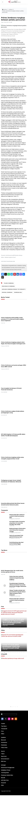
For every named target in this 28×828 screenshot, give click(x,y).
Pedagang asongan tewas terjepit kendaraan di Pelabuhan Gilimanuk (11, 481)
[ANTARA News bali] (15, 1)
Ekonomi (3, 740)
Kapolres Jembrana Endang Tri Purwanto (13, 289)
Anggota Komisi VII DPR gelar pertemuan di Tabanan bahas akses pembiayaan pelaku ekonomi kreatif (13, 621)
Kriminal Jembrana (7, 292)
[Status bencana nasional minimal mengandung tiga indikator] (4, 578)
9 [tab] (21, 652)
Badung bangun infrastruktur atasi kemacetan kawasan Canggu (17, 530)
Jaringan (3, 765)
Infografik (4, 654)
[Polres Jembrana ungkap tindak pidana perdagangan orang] (14, 403)
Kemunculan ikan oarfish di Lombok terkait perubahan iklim (16, 516)
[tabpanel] (14, 618)
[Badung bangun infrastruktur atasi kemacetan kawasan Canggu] (4, 530)
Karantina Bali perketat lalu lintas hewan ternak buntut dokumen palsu (12, 504)
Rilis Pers (3, 761)
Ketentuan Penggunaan (7, 767)
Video (3, 630)
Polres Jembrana (9, 283)
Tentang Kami (5, 772)
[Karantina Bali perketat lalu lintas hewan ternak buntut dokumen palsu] (14, 495)
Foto (2, 606)
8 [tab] (19, 652)
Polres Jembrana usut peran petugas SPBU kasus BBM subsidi (13, 365)
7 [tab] (17, 652)
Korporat (3, 782)
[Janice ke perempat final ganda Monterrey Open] (4, 537)
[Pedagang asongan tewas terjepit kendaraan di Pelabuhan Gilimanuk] (14, 472)
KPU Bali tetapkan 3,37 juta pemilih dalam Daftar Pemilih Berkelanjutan (13, 434)
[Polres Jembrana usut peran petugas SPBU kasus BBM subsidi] (14, 357)
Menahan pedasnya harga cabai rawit (12, 701)
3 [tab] (14, 628)
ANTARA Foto (5, 780)
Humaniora (4, 742)
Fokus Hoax (4, 747)
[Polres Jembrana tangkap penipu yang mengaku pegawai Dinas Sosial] (14, 449)
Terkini (3, 723)
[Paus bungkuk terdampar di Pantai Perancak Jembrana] (14, 380)
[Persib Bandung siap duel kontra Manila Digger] (4, 544)
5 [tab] (18, 628)
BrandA (3, 777)
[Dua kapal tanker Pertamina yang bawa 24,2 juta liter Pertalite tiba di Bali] (4, 523)
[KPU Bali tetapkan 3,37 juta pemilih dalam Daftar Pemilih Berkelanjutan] (14, 426)
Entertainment (5, 758)
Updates (3, 737)
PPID (2, 785)
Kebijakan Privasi (5, 770)
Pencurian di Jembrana (8, 286)
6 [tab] (15, 652)
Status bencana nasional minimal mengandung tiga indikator (16, 578)
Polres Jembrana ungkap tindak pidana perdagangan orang (12, 411)
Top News (4, 550)
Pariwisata (4, 745)
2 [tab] (12, 628)
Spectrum (4, 756)
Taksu (2, 753)
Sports (3, 751)
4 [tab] (16, 628)
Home (5, 9)
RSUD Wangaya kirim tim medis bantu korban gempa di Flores (12, 571)
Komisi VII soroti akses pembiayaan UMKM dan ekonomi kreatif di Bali (11, 646)
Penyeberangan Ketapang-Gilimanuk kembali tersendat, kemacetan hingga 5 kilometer (17, 585)
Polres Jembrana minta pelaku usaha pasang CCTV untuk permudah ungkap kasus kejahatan (12, 319)
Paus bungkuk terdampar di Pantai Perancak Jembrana (11, 389)
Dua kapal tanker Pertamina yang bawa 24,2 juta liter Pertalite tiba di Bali (17, 523)
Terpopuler (4, 510)
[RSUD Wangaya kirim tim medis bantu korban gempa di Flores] (14, 562)
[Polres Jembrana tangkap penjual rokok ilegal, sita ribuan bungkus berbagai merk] (14, 334)
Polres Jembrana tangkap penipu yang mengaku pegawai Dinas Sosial (12, 458)
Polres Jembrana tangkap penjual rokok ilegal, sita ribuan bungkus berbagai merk (13, 342)
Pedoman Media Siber (7, 775)
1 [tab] (9, 628)
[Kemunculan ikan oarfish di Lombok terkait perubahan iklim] (4, 516)
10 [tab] (23, 652)
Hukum (11, 9)
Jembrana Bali (18, 292)
